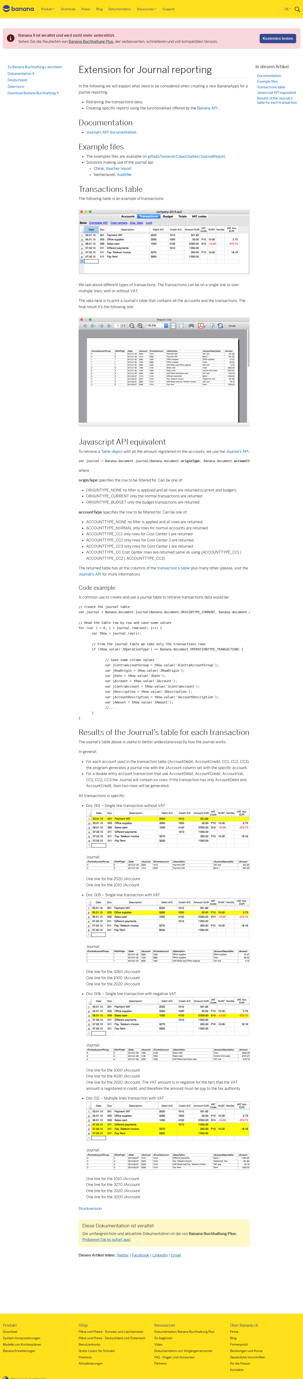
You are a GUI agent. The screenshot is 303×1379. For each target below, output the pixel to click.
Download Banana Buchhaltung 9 (33, 93)
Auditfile (124, 174)
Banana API (207, 108)
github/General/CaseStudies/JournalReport (186, 156)
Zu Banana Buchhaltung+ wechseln (35, 67)
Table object (112, 451)
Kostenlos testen (278, 38)
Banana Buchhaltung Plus (91, 41)
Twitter (123, 1255)
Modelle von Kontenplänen (22, 1345)
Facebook (140, 1255)
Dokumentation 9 (21, 74)
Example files (267, 82)
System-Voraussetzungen (21, 1338)
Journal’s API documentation (111, 132)
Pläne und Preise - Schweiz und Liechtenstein (111, 1332)
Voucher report (119, 168)
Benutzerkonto (89, 1345)
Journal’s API (237, 451)
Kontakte (236, 1370)
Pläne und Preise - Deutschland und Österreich (112, 1338)
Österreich (16, 87)
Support (169, 9)
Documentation (269, 76)
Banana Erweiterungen (19, 1351)
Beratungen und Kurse (246, 1351)
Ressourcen (145, 9)
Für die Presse (240, 1363)
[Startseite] (18, 9)
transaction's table (173, 568)
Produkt (47, 9)
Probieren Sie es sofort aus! (106, 1239)
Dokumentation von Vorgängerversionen (183, 1351)
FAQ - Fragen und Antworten (174, 1357)
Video (158, 1345)
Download (68, 9)
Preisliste (85, 1357)
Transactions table (271, 87)
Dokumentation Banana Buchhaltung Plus (184, 1332)
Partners (160, 1363)
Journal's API (90, 574)
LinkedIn (160, 1255)
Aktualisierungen (91, 1363)
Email (176, 1255)
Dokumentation (119, 9)
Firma (234, 1332)
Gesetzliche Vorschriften (247, 1357)
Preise (85, 9)
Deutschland (17, 80)
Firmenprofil (239, 1345)
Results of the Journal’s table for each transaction (277, 100)
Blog (99, 9)
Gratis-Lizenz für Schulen (97, 1351)
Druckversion (90, 1208)
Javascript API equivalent (276, 93)
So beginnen (163, 1338)
